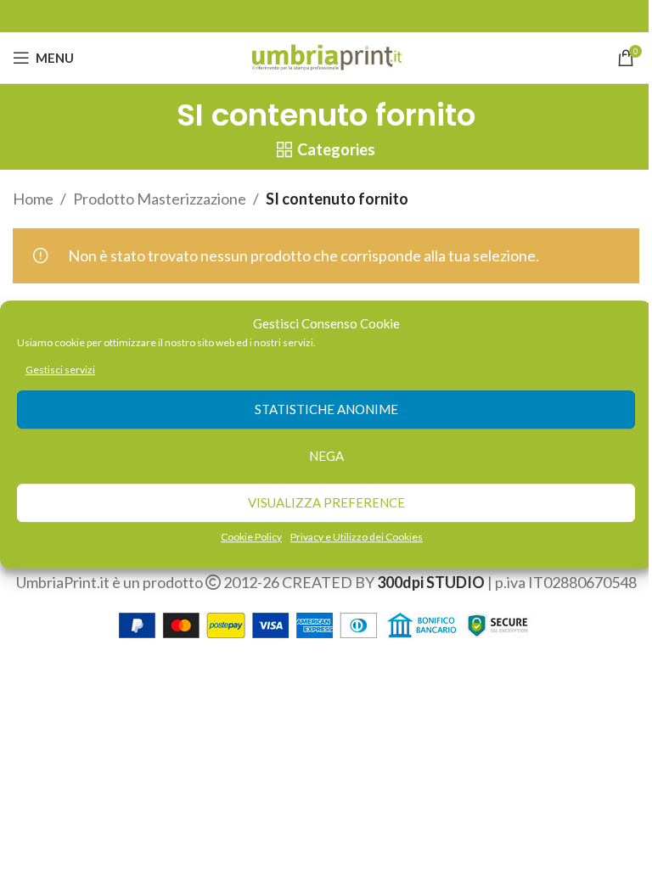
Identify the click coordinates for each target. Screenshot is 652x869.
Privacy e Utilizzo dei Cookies (356, 536)
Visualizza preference (326, 503)
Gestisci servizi (60, 369)
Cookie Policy (251, 536)
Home (33, 198)
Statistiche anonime (326, 410)
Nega (326, 456)
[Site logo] (326, 56)
